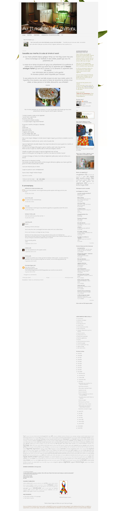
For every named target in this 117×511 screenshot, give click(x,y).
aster (43, 483)
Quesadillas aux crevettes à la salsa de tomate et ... (85, 384)
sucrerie (58, 460)
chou (78, 439)
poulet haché (29, 455)
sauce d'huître (56, 458)
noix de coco (65, 450)
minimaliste (90, 174)
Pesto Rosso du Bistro (83, 386)
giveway (80, 445)
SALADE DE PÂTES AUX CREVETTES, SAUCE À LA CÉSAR (84, 297)
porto (86, 453)
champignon (66, 439)
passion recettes (81, 333)
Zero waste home (81, 348)
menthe (80, 448)
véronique (38, 491)
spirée (57, 489)
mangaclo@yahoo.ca (80, 96)
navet (58, 450)
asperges (74, 436)
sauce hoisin (62, 458)
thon (78, 460)
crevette (31, 181)
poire (93, 452)
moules (32, 450)
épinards (28, 463)
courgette (60, 441)
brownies (31, 439)
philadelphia (77, 452)
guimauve (92, 445)
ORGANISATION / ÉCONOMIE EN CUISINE (50, 35)
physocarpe (41, 489)
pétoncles (76, 455)
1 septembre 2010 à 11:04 (30, 251)
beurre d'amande (52, 438)
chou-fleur (81, 439)
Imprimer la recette (27, 176)
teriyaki (70, 460)
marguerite (58, 448)
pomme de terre (70, 453)
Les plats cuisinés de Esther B (84, 193)
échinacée (42, 491)
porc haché (82, 453)
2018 (79, 355)
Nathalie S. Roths (29, 214)
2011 (79, 370)
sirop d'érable (26, 460)
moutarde (36, 450)
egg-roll (34, 443)
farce (49, 443)
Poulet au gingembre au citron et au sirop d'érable (86, 394)
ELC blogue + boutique (82, 231)
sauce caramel (46, 458)
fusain (35, 486)
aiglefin (49, 436)
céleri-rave (70, 442)
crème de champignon (85, 440)
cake (39, 439)
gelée (72, 445)
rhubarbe (57, 457)
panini (66, 451)
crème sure (27, 442)
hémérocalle (37, 488)
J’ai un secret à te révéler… (83, 256)
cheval (71, 439)
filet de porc (58, 443)
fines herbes (65, 443)
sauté (86, 458)
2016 (79, 359)
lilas (52, 488)
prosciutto (34, 455)
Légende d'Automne (81, 263)
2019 (79, 353)
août (80, 381)
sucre (55, 460)
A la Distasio (80, 318)
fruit (31, 445)
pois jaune (35, 453)
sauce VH (37, 458)
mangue (46, 448)
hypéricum (30, 488)
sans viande (30, 458)
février (80, 421)
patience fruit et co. (81, 335)
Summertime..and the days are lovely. (84, 210)
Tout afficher (92, 243)
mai (80, 415)
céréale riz (78, 442)
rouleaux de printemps (68, 457)
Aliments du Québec (81, 320)
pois (27, 453)
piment (87, 452)
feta (54, 443)
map (49, 449)
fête (59, 445)
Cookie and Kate (81, 285)
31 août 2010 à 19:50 (29, 210)
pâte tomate (53, 455)
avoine (85, 436)
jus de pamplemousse (53, 447)
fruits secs (49, 445)
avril (80, 417)
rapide (92, 176)
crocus (24, 486)
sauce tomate (68, 458)
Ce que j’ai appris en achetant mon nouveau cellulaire (84, 233)
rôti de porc (85, 457)
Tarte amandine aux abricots (83, 260)
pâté (57, 455)
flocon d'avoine (72, 443)
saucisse (79, 458)
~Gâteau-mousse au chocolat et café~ (84, 239)
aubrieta (56, 483)
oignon (76, 450)
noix (61, 450)
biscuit (69, 438)
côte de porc (83, 442)
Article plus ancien (69, 277)
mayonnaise (73, 449)
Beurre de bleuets (81, 194)
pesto (74, 452)
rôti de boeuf (74, 457)
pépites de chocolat (70, 455)
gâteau (25, 447)
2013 (79, 366)
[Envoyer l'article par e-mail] (37, 179)
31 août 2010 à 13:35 (29, 193)
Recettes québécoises (82, 338)
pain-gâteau (35, 452)
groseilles (88, 445)
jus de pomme (60, 447)
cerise (61, 439)
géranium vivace (46, 486)
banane (30, 438)
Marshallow (32, 436)
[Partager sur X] (41, 179)
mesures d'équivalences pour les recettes (84, 331)
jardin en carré (45, 488)
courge (56, 441)
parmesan (70, 452)
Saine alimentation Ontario (83, 341)
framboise (84, 443)
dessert (28, 443)
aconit (31, 483)
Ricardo (79, 340)
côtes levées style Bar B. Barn (85, 388)
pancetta (63, 451)
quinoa (85, 455)
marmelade (68, 448)
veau (32, 462)
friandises (89, 443)
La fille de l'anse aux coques (83, 295)
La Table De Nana (81, 209)
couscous (64, 440)
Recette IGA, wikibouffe (82, 336)
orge (93, 450)
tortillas (41, 181)
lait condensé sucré (74, 447)
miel (87, 449)
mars (80, 419)
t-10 (80, 181)
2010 (79, 372)
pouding (92, 453)
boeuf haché (86, 438)
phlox (37, 490)
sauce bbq (41, 458)
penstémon (33, 489)
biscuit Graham (74, 438)
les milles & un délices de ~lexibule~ (82, 237)
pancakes (60, 451)
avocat (27, 181)
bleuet (79, 438)
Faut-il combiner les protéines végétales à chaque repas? (83, 270)
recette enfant (85, 178)
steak (53, 460)
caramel (52, 439)
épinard (24, 463)
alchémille (35, 483)
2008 (79, 428)
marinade (63, 449)
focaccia (77, 443)
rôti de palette (80, 457)
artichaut (71, 436)
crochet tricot (80, 325)
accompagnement (44, 436)
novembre (81, 375)
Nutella (35, 436)
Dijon (24, 436)
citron (85, 439)
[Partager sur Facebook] (43, 179)
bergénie (27, 485)
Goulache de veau (82, 390)
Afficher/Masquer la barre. (65, 497)
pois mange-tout (41, 453)
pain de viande (29, 452)
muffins (43, 450)
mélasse (55, 450)
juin (80, 413)
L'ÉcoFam (79, 227)
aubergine (79, 436)
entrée (37, 443)
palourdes (47, 451)
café (37, 439)
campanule (35, 485)
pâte (43, 455)
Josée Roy (27, 222)
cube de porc (48, 442)
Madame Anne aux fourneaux (83, 291)
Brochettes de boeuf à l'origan (85, 409)
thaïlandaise (74, 460)
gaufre (69, 445)
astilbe (46, 483)
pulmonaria (45, 489)
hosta (57, 486)
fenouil (51, 443)
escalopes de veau (43, 443)
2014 (79, 363)
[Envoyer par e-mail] (39, 179)
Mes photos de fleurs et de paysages (32, 496)
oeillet (69, 450)
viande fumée (41, 462)
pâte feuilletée (47, 455)
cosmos (56, 485)
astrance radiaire (51, 483)
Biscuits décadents (83, 392)
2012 (79, 368)
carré (58, 439)
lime (89, 447)
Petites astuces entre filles (83, 280)
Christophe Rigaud (29, 265)
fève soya (56, 445)
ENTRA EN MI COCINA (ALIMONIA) (32, 188)
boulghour (92, 437)
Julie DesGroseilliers (81, 269)
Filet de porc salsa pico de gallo (84, 292)
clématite (45, 485)
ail (52, 436)
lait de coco (80, 447)
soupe (39, 460)
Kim (26, 206)
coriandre (53, 440)
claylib (62, 503)
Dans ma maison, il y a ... (29, 40)
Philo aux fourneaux (81, 259)
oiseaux (79, 450)
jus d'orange (46, 447)
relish (50, 457)
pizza (90, 452)
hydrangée (25, 488)
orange (84, 450)
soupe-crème (44, 460)
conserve (45, 440)
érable (31, 463)
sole (36, 460)
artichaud (67, 436)
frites (93, 443)
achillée (28, 483)
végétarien (79, 183)
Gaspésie (27, 436)
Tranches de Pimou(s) (82, 218)
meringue (84, 448)
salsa (93, 457)
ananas (59, 436)
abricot (38, 436)
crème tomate (33, 442)
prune (37, 455)
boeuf (82, 438)
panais (56, 452)
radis (87, 455)
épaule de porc (88, 462)
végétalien (88, 181)
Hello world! (79, 219)
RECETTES (29, 35)
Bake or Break (80, 198)
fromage (34, 181)
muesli (40, 450)
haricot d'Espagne (30, 447)
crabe (67, 440)
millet (27, 450)
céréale (74, 442)
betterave (46, 438)
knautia (50, 488)
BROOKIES (79, 215)
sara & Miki (27, 198)
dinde (31, 443)
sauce (33, 458)
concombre (25, 440)
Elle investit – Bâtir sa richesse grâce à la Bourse (84, 205)
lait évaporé (86, 447)
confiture (34, 441)
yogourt (73, 462)
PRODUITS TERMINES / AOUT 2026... (83, 281)
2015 (79, 361)
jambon (39, 447)
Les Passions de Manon (28, 471)
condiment (30, 440)
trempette (29, 462)
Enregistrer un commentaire (30, 275)
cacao (34, 439)
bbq (40, 438)
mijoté (24, 450)
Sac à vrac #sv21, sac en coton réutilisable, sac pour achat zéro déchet (46, 42)
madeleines (42, 448)
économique (80, 185)
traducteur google (81, 343)
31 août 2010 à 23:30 (29, 218)
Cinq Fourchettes (81, 248)
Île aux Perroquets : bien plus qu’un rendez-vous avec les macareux (84, 250)
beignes (42, 438)
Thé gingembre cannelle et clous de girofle (84, 276)
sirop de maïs (33, 460)
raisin (92, 455)
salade (89, 457)
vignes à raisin (33, 491)
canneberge (42, 439)
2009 (79, 426)
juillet (80, 411)
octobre (80, 377)
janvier (80, 423)
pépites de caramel (61, 455)
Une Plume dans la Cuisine (83, 274)
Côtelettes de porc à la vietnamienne (82, 265)
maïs (78, 449)
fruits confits (37, 445)
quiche (82, 455)
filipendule (27, 486)
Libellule (27, 248)
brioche (24, 439)
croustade (75, 440)
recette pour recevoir (81, 180)
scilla (54, 489)
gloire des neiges (39, 486)
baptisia (24, 485)
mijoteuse (91, 449)
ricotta (61, 457)
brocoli (27, 439)
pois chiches (31, 453)
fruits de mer (44, 445)
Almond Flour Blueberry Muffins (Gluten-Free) (84, 287)
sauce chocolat (51, 458)
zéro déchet (90, 183)
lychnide (56, 488)
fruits (34, 445)
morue (29, 450)
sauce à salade (74, 458)
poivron (60, 453)
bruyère (31, 485)
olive (82, 450)
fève (53, 445)
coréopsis (50, 485)
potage (88, 453)
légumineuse (36, 449)
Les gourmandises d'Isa (82, 214)
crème (79, 441)
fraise (80, 443)
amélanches (55, 436)
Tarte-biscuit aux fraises (84, 402)
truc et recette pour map (82, 345)
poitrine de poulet (53, 453)
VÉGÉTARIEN (36, 35)
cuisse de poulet (60, 442)
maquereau (53, 448)
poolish (76, 453)
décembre (81, 373)
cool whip (49, 440)
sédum (25, 491)
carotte (55, 439)
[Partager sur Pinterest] (44, 179)
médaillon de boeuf (49, 450)
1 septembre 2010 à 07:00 (31, 243)
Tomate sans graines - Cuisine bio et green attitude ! (84, 254)
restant (92, 180)
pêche (80, 455)
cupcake (66, 442)
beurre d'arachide (60, 438)
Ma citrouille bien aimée (82, 327)
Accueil (23, 35)
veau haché (36, 462)
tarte (64, 460)
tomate (38, 181)
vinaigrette (55, 462)
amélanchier (39, 483)
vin (45, 462)
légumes (29, 448)
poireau (24, 453)
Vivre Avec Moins (81, 203)
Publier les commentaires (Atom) (36, 280)
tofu (80, 460)
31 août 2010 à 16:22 (29, 202)
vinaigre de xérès (50, 462)
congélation (80, 174)
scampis (89, 458)
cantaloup (48, 439)
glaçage (84, 445)
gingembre (76, 445)
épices (92, 462)
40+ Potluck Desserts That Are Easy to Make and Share (84, 199)
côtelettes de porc (90, 442)
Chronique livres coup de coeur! (83, 224)
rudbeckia (50, 490)
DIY (62, 35)
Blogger (70, 503)
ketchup (65, 447)
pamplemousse (52, 452)
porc (79, 453)
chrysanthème (40, 485)
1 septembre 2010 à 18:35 (30, 261)
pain (84, 176)
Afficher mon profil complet (83, 106)
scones (92, 458)
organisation (78, 176)
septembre (81, 379)
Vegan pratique (80, 346)
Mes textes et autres (29, 498)
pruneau (40, 455)
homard (35, 447)
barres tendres (35, 438)
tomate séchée (90, 460)
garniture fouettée (64, 445)
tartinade (67, 460)
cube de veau (54, 442)
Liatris (24, 483)
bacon (93, 436)
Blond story (79, 322)
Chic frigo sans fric (81, 323)
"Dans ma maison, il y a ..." (85, 87)
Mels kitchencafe (81, 328)
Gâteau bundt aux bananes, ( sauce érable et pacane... (85, 406)
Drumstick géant (82, 400)
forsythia (31, 486)
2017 (79, 357)
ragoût (89, 455)
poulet (24, 455)
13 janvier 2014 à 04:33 (30, 272)
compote (92, 439)
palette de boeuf (41, 452)
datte (24, 443)
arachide (63, 436)
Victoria (26, 256)
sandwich (25, 458)
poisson (46, 453)
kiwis (68, 447)
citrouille (88, 439)
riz (62, 457)
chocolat (74, 439)
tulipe (28, 491)
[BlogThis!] (40, 179)
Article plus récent (27, 277)
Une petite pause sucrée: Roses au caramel (86, 397)
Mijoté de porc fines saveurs (85, 404)
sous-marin (49, 460)
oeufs (72, 450)
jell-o (42, 447)
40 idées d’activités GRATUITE (83, 228)
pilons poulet (82, 452)
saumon (83, 458)
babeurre (89, 436)
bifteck (65, 438)
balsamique (25, 438)
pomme (64, 453)
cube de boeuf (42, 442)
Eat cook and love (81, 223)
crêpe (38, 442)
